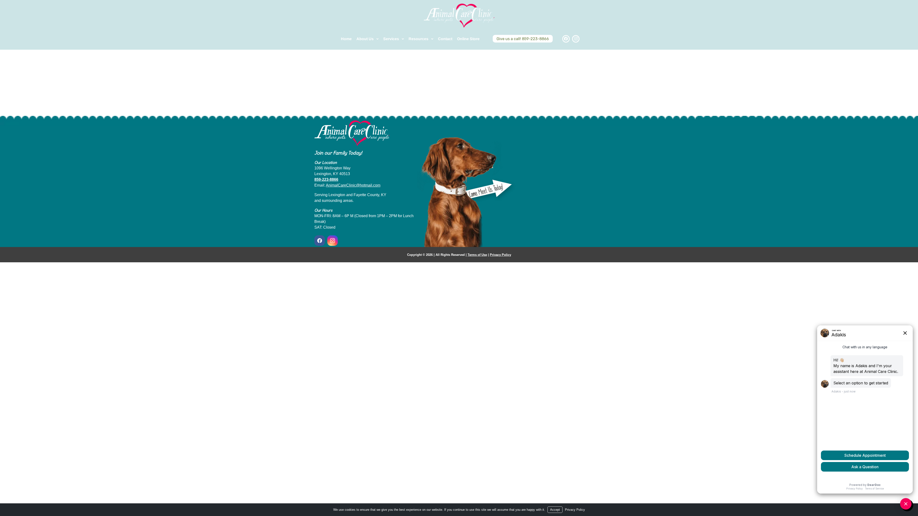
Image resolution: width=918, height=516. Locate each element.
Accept (555, 509)
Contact (445, 39)
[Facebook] (566, 39)
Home (346, 39)
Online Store (468, 39)
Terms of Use (477, 255)
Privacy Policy (500, 255)
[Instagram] (576, 39)
